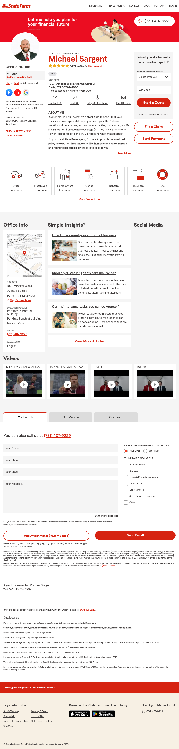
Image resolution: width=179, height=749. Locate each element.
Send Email (135, 535)
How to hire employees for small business (84, 235)
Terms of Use (37, 716)
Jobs (147, 6)
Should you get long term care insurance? (84, 273)
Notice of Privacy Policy (15, 721)
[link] (16, 5)
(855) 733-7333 (108, 565)
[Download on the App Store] (79, 713)
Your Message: (14, 483)
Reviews (134, 6)
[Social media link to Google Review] (25, 92)
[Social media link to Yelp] (17, 92)
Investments (117, 6)
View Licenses (14, 135)
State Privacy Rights (41, 721)
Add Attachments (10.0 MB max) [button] (46, 535)
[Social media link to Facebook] (9, 92)
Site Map (8, 726)
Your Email (12, 472)
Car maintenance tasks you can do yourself (85, 306)
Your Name (12, 448)
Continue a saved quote (153, 114)
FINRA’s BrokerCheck (18, 130)
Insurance (95, 6)
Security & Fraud (39, 711)
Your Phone (12, 460)
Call (8, 83)
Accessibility (9, 716)
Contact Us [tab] (25, 417)
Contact (159, 6)
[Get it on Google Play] (103, 713)
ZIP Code (144, 89)
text (16, 83)
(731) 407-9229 (17, 334)
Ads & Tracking (11, 711)
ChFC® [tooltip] (52, 74)
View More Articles (89, 341)
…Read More (123, 153)
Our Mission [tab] (71, 417)
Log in (173, 6)
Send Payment (153, 138)
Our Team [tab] (116, 417)
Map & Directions (20, 300)
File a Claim (154, 127)
